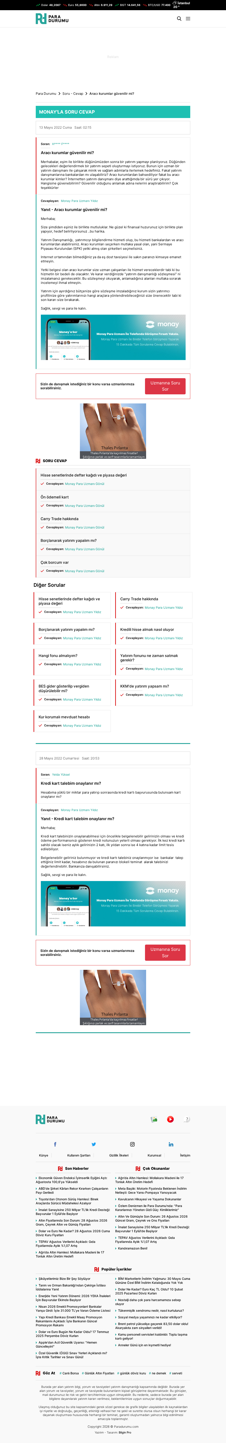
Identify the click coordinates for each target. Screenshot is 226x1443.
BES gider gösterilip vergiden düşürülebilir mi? (64, 688)
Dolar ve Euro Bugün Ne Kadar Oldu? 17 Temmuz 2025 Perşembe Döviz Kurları (72, 1334)
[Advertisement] (113, 56)
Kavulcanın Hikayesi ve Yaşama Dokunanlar (149, 1199)
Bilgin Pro (125, 1432)
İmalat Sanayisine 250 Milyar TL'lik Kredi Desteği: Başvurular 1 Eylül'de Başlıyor (73, 1212)
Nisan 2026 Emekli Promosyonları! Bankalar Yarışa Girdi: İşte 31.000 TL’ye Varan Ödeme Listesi (73, 1308)
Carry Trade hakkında (60, 519)
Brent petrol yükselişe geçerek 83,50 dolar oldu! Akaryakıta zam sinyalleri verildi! (151, 1326)
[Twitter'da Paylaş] (173, 129)
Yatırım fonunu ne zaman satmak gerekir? (149, 657)
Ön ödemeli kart (55, 497)
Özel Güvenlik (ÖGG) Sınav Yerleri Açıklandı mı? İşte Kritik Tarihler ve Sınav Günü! (71, 1355)
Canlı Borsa (70, 1373)
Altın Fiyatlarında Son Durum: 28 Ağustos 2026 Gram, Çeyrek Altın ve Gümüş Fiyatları (71, 1222)
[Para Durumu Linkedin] (171, 1144)
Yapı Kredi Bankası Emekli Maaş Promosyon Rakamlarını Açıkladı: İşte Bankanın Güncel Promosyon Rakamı (69, 1321)
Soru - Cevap (72, 93)
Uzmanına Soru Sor (165, 386)
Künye (43, 1155)
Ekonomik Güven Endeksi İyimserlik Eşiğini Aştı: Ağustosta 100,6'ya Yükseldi (71, 1180)
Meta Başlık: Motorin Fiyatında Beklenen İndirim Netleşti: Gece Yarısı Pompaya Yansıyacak (151, 1190)
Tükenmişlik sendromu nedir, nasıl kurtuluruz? (151, 1310)
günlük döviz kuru (133, 1373)
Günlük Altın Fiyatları (99, 1373)
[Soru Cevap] (184, 1119)
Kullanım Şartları (78, 1155)
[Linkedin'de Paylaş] (178, 129)
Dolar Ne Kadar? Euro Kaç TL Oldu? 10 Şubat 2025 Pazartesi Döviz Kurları (149, 1291)
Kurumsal (154, 1155)
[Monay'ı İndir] (113, 338)
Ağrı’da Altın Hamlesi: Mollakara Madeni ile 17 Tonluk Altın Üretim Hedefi (70, 1254)
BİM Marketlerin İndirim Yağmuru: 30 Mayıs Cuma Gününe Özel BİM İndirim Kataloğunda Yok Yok (152, 1280)
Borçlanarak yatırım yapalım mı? (69, 540)
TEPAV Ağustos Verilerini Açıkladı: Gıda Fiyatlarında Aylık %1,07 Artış (65, 1243)
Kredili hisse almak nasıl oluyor (147, 629)
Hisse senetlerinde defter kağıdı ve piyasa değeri (84, 475)
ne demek (159, 1373)
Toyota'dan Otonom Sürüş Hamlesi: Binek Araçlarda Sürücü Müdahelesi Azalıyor (67, 1201)
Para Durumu (46, 93)
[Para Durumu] (52, 18)
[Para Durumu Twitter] (94, 1144)
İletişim (185, 1155)
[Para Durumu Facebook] (55, 1144)
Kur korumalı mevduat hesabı (64, 717)
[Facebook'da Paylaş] (168, 129)
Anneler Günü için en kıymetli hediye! (144, 1345)
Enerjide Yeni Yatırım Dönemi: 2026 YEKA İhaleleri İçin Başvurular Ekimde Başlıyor (73, 1298)
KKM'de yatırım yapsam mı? (144, 686)
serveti (177, 1373)
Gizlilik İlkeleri (118, 1155)
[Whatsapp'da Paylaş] (184, 129)
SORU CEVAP (55, 461)
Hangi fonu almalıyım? (58, 655)
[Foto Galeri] (151, 1119)
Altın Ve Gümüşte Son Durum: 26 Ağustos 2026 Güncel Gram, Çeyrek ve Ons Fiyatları (151, 1218)
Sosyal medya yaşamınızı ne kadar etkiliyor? (150, 1317)
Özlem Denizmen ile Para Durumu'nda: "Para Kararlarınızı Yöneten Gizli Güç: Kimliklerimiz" (148, 1208)
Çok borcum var (55, 562)
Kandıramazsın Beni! (132, 1248)
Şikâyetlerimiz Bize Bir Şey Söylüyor (64, 1278)
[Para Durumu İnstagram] (132, 1144)
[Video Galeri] (168, 1119)
